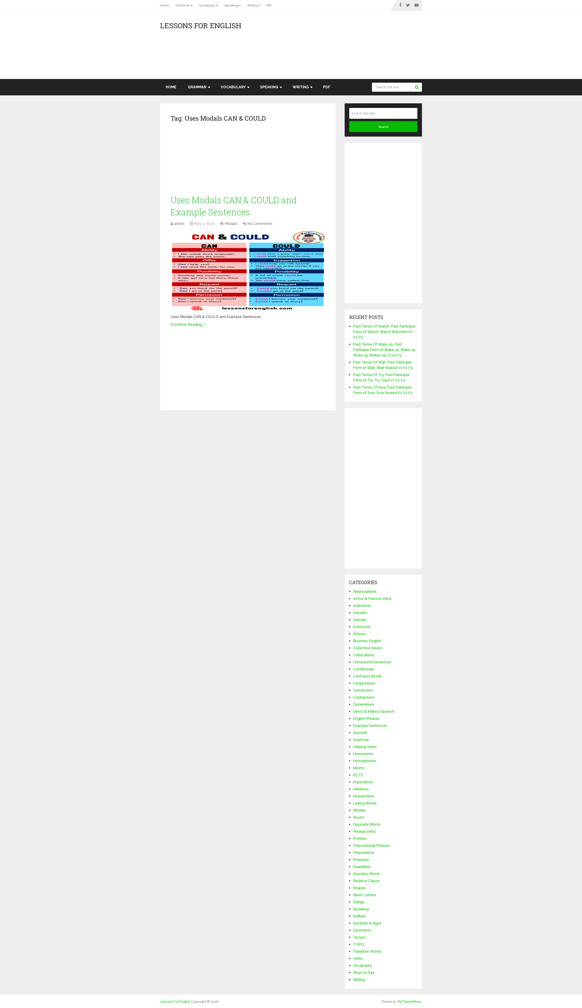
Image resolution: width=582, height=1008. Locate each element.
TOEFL (359, 944)
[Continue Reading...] (188, 324)
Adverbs (360, 613)
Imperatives (363, 782)
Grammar (183, 5)
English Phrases (366, 718)
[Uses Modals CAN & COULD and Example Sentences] (248, 271)
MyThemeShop (409, 1001)
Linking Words (365, 803)
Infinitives (361, 789)
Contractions (364, 697)
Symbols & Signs (367, 923)
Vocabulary (207, 5)
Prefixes (360, 838)
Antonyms (362, 627)
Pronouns (361, 860)
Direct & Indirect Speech (373, 711)
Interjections (363, 796)
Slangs (358, 902)
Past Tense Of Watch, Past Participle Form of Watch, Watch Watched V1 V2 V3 (384, 331)
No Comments (259, 223)
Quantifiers (362, 867)
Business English (367, 641)
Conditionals (363, 669)
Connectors (363, 690)
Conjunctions (364, 683)
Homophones (364, 761)
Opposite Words (367, 824)
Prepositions (363, 852)
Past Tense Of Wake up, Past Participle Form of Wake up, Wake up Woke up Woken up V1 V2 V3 (384, 349)
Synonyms (362, 930)
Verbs (358, 958)
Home (164, 5)
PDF (269, 5)
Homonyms (363, 754)
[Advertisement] (381, 47)
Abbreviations (364, 591)
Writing (252, 5)
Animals (359, 620)
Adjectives (362, 605)
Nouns (358, 817)
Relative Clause (366, 881)
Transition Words (367, 951)
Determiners (363, 704)
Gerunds (360, 733)
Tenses (359, 937)
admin (179, 223)
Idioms (358, 768)
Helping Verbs (365, 747)
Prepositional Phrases (371, 845)
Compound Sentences (372, 662)
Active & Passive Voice (372, 598)
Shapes (359, 888)
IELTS (358, 775)
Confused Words (367, 676)
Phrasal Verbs (364, 831)
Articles (359, 634)
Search (417, 87)
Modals (231, 223)
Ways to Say (363, 972)
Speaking (231, 5)
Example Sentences (370, 725)
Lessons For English (200, 25)
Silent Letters (364, 895)
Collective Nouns (367, 648)
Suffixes (359, 916)
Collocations (363, 655)
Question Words (366, 874)
